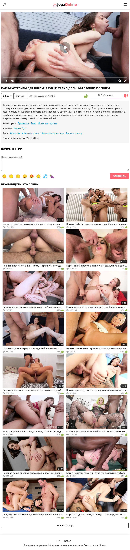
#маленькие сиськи (53, 133)
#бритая (15, 133)
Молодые (43, 123)
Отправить (119, 175)
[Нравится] (86, 96)
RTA (58, 541)
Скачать (20, 96)
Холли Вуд (20, 128)
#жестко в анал (31, 133)
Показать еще (65, 525)
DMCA (67, 541)
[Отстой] (126, 96)
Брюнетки (23, 123)
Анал (33, 123)
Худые (53, 123)
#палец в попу (74, 133)
